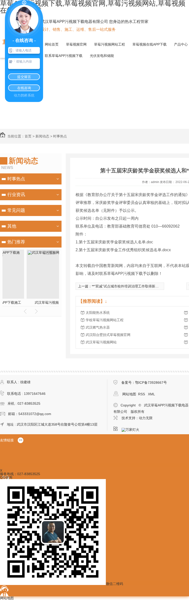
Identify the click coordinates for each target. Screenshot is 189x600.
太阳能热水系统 (98, 313)
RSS (142, 394)
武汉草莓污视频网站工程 (31, 302)
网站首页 (52, 44)
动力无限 (146, 418)
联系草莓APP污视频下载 (63, 56)
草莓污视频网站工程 (109, 44)
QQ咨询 (6, 477)
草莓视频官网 (76, 44)
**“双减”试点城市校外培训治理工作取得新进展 (127, 286)
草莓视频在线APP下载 (149, 44)
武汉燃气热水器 (98, 327)
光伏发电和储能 (102, 56)
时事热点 (60, 136)
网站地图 (129, 394)
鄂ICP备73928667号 (151, 382)
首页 (28, 136)
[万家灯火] (132, 429)
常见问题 (16, 210)
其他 (11, 226)
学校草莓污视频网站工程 (105, 320)
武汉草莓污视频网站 (101, 342)
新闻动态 (42, 136)
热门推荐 (16, 241)
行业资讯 (16, 194)
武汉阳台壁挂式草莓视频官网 (108, 335)
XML (151, 394)
